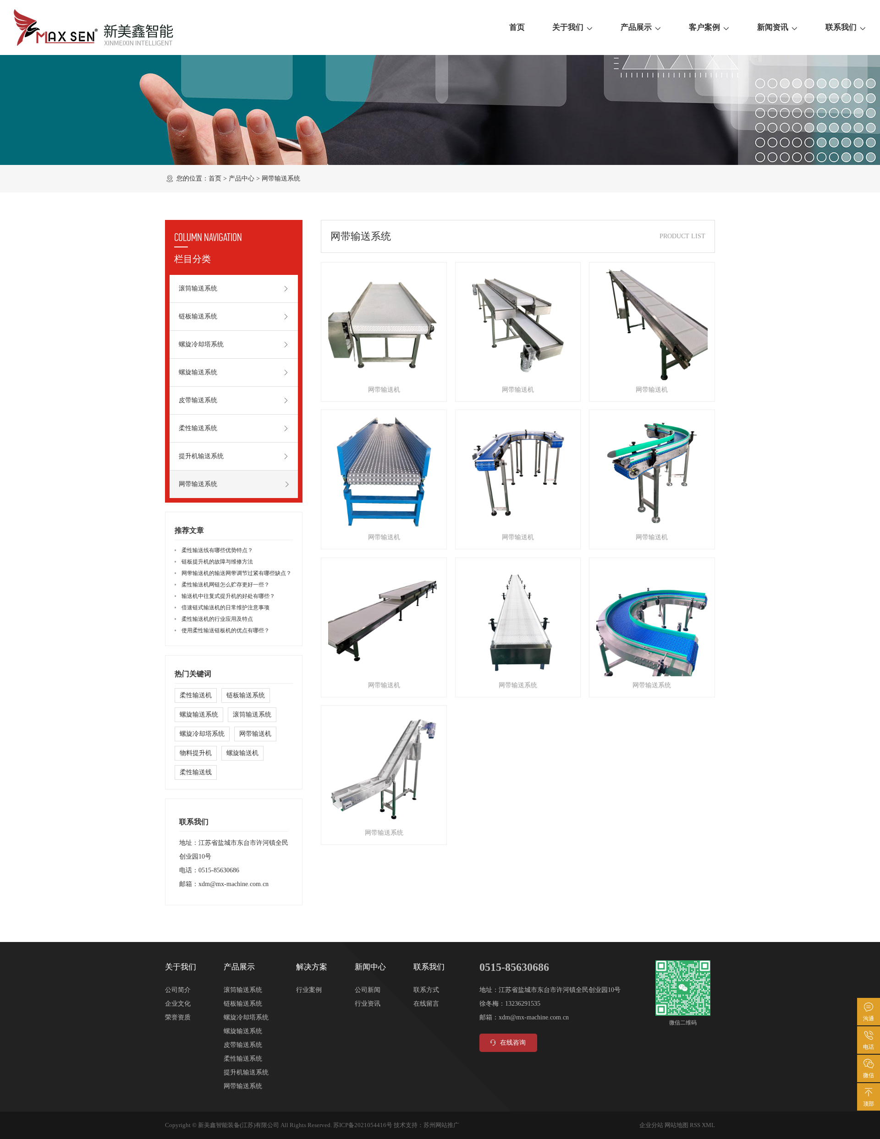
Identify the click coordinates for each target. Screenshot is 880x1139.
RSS (695, 1125)
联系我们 (841, 27)
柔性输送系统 (198, 428)
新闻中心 (370, 967)
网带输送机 (255, 733)
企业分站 (651, 1125)
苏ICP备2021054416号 (362, 1125)
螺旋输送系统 (198, 372)
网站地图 (676, 1125)
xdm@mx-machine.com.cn (233, 884)
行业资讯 (367, 1003)
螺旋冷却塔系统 (201, 344)
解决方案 (311, 967)
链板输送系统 (198, 316)
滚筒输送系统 (198, 288)
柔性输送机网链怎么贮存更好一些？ (226, 584)
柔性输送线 (196, 772)
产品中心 (241, 178)
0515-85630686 (218, 870)
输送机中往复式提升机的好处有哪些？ (228, 596)
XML (708, 1125)
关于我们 (567, 27)
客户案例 (704, 27)
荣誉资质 (178, 1017)
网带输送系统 (281, 178)
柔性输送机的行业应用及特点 (217, 619)
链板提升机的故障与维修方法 (217, 562)
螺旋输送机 (242, 753)
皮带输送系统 (198, 400)
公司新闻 (367, 989)
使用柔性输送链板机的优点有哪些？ (226, 630)
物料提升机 (196, 753)
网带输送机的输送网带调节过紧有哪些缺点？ (237, 573)
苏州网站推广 (441, 1125)
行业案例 (309, 989)
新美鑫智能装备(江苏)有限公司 (238, 1125)
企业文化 (178, 1003)
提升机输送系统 (201, 456)
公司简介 (178, 989)
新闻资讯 (772, 27)
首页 (517, 27)
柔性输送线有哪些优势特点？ (217, 550)
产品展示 (636, 27)
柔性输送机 (196, 695)
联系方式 (426, 989)
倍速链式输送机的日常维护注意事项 (226, 607)
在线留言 (426, 1003)
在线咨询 (513, 1042)
